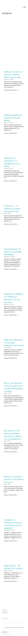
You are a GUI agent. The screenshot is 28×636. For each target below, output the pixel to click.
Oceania (5, 501)
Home (4, 609)
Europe (5, 53)
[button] (23, 7)
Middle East (4, 97)
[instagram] (2, 618)
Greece (4, 412)
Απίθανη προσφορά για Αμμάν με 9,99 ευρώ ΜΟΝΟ (13, 118)
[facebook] (6, 618)
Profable (22, 627)
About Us (5, 611)
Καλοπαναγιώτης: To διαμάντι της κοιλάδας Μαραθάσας (12, 252)
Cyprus (5, 230)
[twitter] (4, 618)
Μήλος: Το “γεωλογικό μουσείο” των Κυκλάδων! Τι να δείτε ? (14, 479)
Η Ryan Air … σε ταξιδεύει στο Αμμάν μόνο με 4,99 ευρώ (12, 208)
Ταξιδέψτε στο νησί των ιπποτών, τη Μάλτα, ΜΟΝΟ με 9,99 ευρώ (13, 74)
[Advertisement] (14, 32)
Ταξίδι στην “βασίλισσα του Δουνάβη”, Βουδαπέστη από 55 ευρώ (14, 342)
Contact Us (5, 612)
